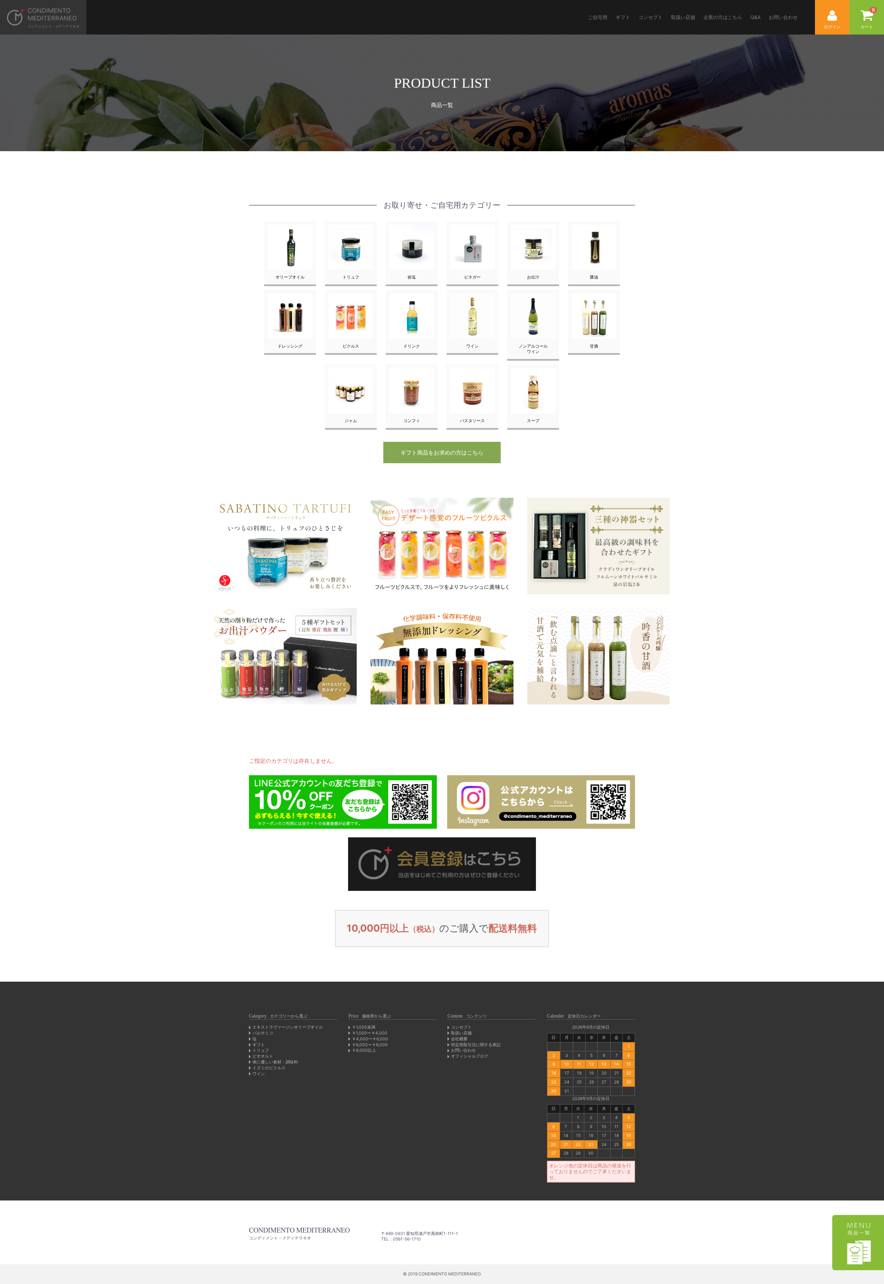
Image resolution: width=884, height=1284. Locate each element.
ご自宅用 (597, 17)
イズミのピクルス (269, 1067)
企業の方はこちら (722, 17)
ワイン (258, 1073)
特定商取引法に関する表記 (476, 1044)
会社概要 (459, 1038)
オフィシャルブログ (469, 1056)
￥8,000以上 (364, 1050)
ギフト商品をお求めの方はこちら (442, 452)
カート (868, 18)
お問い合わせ (783, 17)
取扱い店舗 (683, 17)
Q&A (755, 17)
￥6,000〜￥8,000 (370, 1044)
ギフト (623, 17)
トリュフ (260, 1050)
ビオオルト (262, 1056)
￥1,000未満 (363, 1027)
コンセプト (650, 17)
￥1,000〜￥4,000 (369, 1032)
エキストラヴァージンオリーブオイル (287, 1027)
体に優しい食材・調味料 (275, 1061)
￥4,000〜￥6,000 (370, 1038)
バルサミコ (262, 1032)
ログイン (832, 26)
